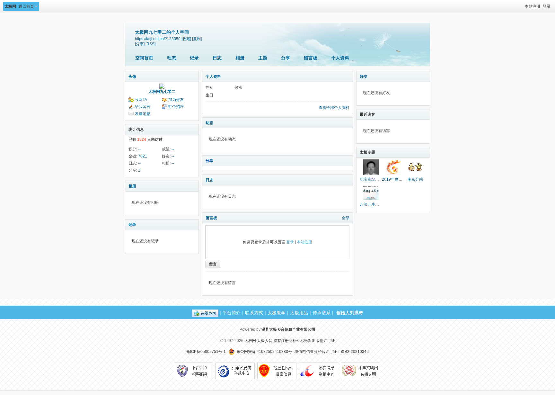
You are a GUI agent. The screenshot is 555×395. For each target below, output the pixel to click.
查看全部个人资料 (334, 107)
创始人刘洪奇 (349, 312)
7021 (142, 156)
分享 (285, 57)
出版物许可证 (323, 340)
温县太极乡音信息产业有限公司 (288, 329)
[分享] (140, 44)
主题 (262, 57)
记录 (194, 57)
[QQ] (205, 312)
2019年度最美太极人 (400, 179)
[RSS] (150, 44)
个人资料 (340, 57)
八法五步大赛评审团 (377, 204)
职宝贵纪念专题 (373, 179)
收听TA (141, 99)
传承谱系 (321, 312)
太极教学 (277, 312)
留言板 (310, 57)
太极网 (10, 6)
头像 (132, 76)
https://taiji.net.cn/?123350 (158, 39)
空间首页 (144, 57)
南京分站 (415, 179)
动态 (171, 57)
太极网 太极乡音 (258, 340)
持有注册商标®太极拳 (292, 340)
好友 (363, 76)
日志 (217, 57)
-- (139, 149)
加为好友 (176, 99)
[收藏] (186, 39)
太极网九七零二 (161, 91)
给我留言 (142, 106)
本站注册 (532, 6)
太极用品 (299, 312)
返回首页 (26, 6)
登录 (547, 6)
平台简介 (232, 312)
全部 (345, 218)
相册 (239, 57)
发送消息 (142, 114)
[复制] (197, 39)
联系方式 (254, 312)
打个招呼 (176, 106)
